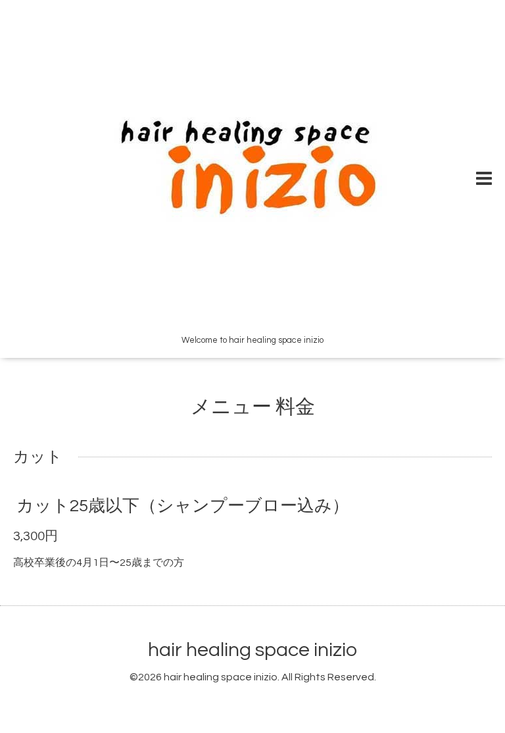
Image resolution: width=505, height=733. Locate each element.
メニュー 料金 (253, 407)
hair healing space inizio (252, 650)
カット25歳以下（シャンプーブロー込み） (182, 506)
